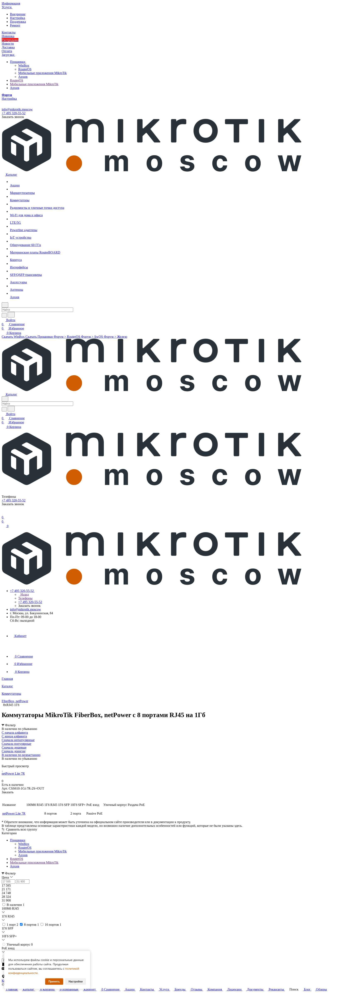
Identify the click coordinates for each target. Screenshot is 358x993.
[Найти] (11, 314)
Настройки (76, 981)
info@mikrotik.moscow (17, 109)
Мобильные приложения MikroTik (42, 73)
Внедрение (17, 14)
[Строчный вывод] (6, 762)
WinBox (23, 65)
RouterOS (24, 69)
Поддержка (18, 21)
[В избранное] (3, 796)
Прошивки (18, 62)
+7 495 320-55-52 (13, 113)
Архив (23, 76)
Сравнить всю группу (21, 829)
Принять (54, 981)
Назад (24, 594)
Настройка (17, 18)
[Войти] (3, 513)
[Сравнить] (4, 800)
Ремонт (15, 25)
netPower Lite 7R (13, 813)
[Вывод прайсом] (8, 762)
